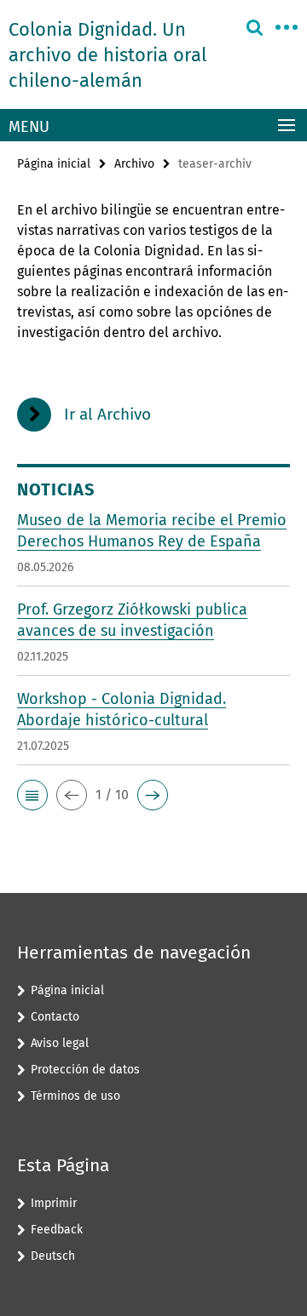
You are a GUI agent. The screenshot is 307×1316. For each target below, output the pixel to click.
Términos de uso (75, 1096)
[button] (32, 795)
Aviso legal (60, 1043)
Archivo (134, 164)
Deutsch (53, 1256)
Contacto (55, 1017)
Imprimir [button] (54, 1203)
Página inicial (53, 164)
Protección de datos (85, 1069)
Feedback (57, 1229)
